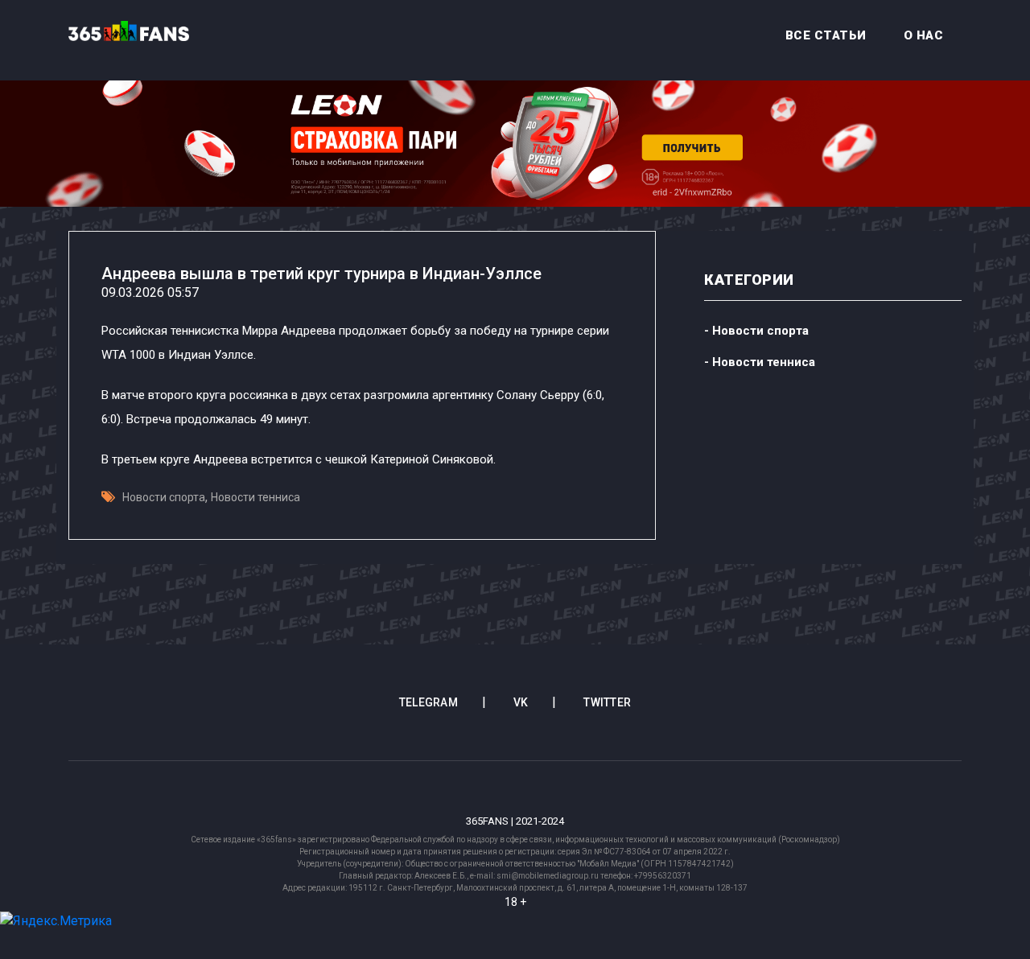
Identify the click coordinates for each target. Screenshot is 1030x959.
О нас (924, 35)
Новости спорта (163, 497)
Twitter (607, 702)
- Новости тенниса (759, 362)
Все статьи (826, 35)
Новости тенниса (255, 497)
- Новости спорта (756, 330)
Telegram (428, 702)
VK (521, 702)
